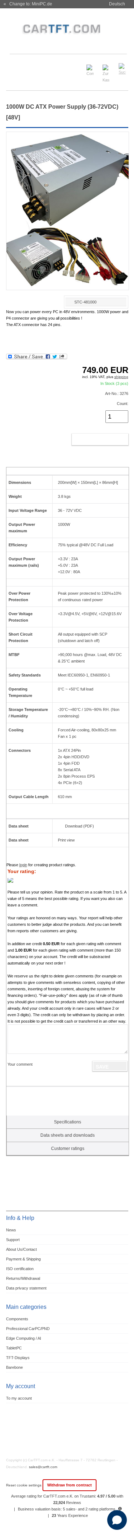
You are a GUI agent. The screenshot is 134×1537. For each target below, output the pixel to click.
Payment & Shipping (23, 1259)
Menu (15, 66)
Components (17, 1319)
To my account (19, 1398)
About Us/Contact (21, 1249)
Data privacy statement (26, 1288)
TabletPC (14, 1348)
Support (13, 1239)
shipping (121, 377)
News (11, 1230)
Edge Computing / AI (23, 1338)
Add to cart (92, 439)
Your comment (20, 1064)
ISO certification (20, 1269)
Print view (66, 840)
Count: (122, 403)
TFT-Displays (18, 1358)
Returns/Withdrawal (23, 1278)
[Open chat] (117, 1520)
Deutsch (117, 3)
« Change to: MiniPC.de (28, 3)
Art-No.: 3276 (116, 393)
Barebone (14, 1367)
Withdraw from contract (69, 1485)
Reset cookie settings (24, 1485)
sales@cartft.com (43, 1467)
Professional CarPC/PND (28, 1328)
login (23, 865)
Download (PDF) (79, 826)
